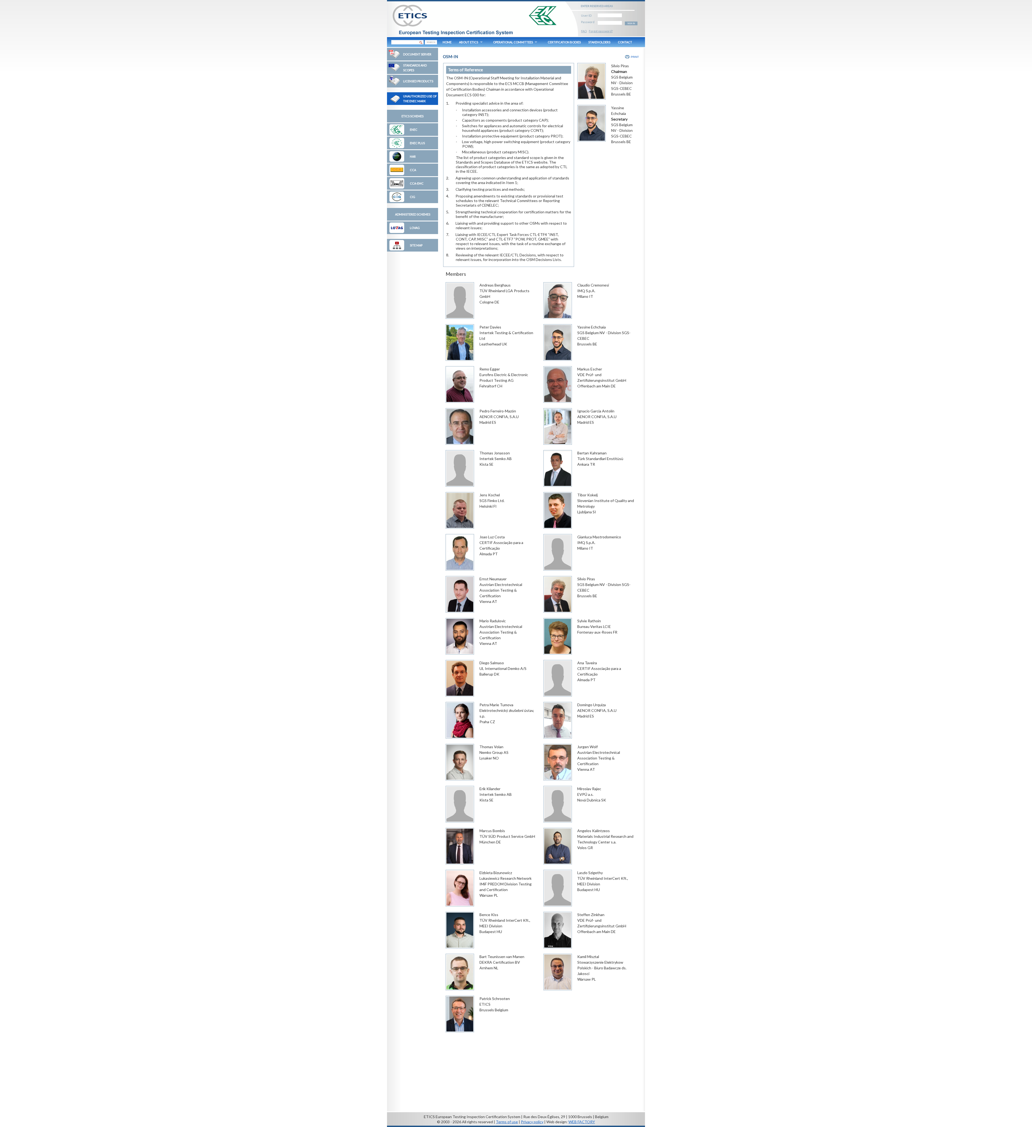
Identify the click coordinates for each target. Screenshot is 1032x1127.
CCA (413, 170)
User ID (586, 15)
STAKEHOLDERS (599, 42)
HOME (447, 42)
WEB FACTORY (581, 1121)
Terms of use (507, 1121)
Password (587, 21)
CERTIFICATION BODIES (564, 42)
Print (635, 56)
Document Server (417, 54)
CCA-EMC (417, 183)
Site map (416, 245)
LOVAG (415, 227)
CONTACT (625, 42)
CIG (412, 197)
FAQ (584, 31)
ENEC (413, 129)
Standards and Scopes (415, 67)
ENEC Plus (417, 143)
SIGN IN (631, 23)
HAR (413, 156)
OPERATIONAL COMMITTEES (513, 42)
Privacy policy (532, 1121)
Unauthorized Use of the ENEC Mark (420, 98)
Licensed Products (418, 81)
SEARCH (431, 42)
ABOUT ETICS (468, 42)
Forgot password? (601, 31)
